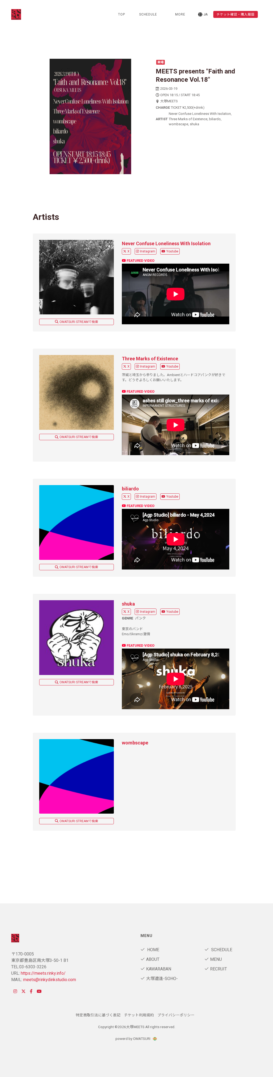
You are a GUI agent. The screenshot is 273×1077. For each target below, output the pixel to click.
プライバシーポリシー (176, 1015)
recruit (218, 968)
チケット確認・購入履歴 (235, 14)
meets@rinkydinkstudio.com (49, 979)
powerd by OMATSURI (133, 1038)
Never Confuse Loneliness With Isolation (166, 243)
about (152, 959)
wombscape (135, 743)
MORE (180, 14)
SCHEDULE (148, 14)
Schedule (221, 949)
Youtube (172, 251)
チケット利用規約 (139, 1015)
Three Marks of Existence (150, 358)
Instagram (147, 251)
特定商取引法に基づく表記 (98, 1015)
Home (152, 949)
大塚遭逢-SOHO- (162, 978)
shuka (128, 604)
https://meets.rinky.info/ (43, 973)
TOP (121, 14)
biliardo (130, 488)
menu (216, 959)
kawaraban (158, 968)
